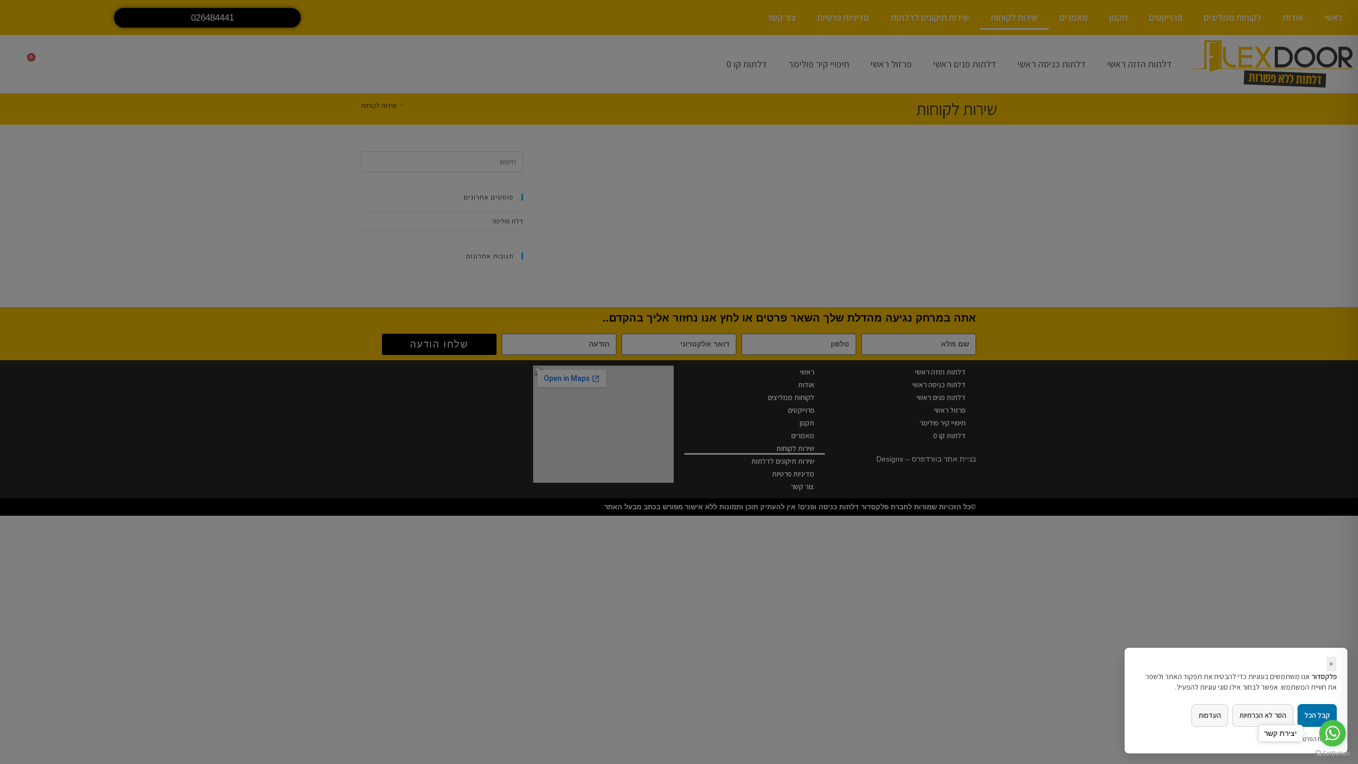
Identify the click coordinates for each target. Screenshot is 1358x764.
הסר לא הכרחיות (1262, 715)
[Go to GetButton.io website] (1333, 753)
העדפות (1209, 715)
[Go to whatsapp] (1332, 733)
